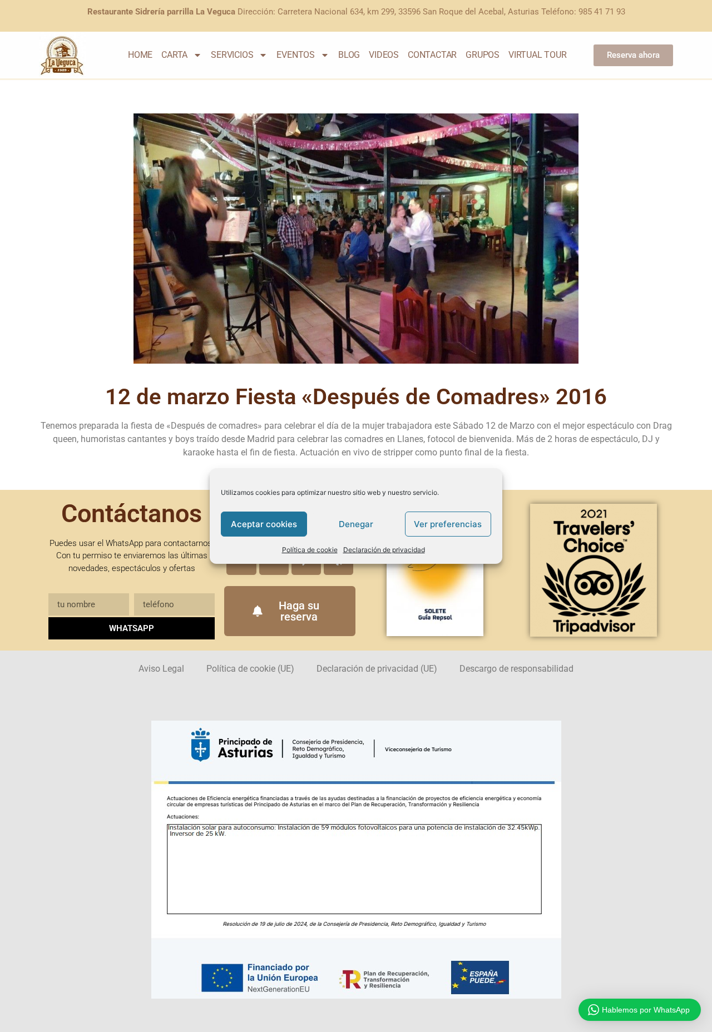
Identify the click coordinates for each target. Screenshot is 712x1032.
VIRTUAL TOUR (537, 54)
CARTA (174, 54)
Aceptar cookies (264, 524)
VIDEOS (384, 54)
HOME (140, 54)
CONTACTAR (432, 54)
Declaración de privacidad (384, 549)
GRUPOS (483, 54)
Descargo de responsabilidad (516, 668)
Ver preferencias (448, 524)
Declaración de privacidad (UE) (377, 668)
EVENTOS (295, 54)
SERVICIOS (232, 54)
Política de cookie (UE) (250, 668)
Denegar (356, 524)
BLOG (349, 54)
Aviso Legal (161, 668)
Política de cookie (310, 549)
